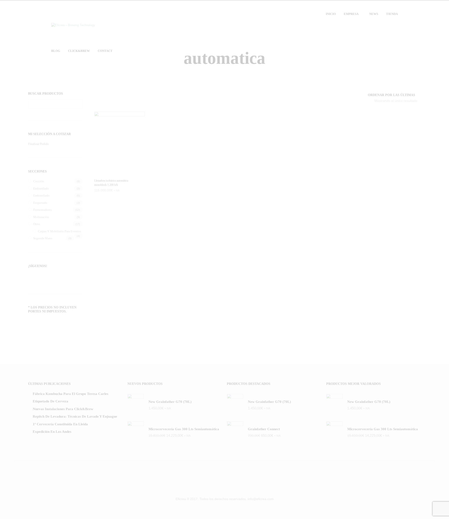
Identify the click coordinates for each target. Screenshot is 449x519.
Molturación (41, 217)
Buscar (78, 104)
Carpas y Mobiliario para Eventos (59, 231)
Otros (36, 224)
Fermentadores (42, 209)
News (373, 14)
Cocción (38, 181)
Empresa (351, 14)
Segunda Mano (42, 238)
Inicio (331, 14)
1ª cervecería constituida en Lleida (60, 424)
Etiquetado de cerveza (50, 401)
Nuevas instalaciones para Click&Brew (63, 409)
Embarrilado (41, 188)
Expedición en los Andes (52, 431)
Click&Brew (79, 51)
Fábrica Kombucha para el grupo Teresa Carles (70, 394)
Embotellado (41, 195)
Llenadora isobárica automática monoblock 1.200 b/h (111, 182)
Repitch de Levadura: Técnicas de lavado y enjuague (75, 416)
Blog (55, 51)
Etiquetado (40, 202)
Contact (105, 51)
